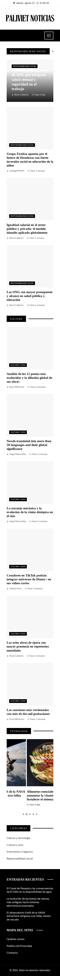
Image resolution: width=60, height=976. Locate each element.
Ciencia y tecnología (18, 838)
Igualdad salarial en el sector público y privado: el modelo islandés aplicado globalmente (27, 228)
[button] (23, 814)
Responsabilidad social (24, 66)
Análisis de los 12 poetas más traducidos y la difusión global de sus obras (29, 377)
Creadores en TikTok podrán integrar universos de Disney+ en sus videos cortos (29, 579)
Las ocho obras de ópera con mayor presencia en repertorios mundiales (28, 646)
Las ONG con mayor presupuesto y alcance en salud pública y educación (29, 296)
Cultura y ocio (18, 365)
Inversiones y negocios (20, 851)
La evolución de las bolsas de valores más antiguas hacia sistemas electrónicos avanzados (28, 902)
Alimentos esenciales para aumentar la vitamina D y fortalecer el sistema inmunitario (28, 795)
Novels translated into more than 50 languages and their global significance (29, 445)
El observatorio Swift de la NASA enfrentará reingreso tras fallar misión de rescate (29, 916)
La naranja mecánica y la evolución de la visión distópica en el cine (30, 512)
